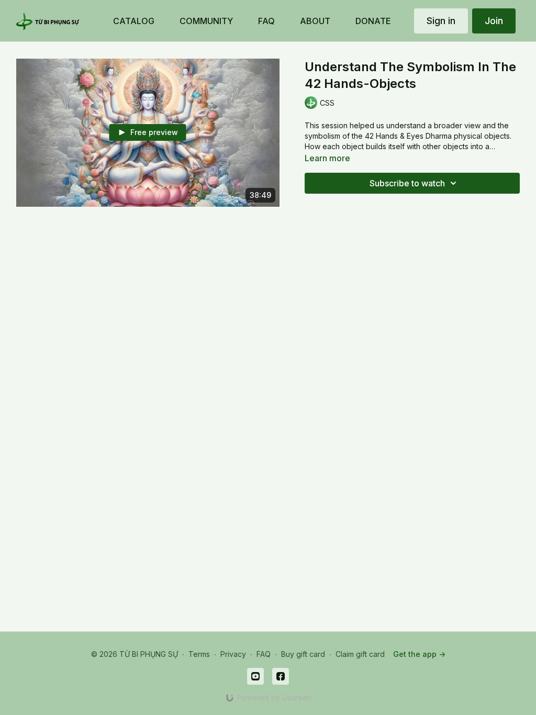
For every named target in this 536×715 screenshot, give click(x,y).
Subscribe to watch (407, 183)
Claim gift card (360, 654)
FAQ (263, 654)
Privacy (233, 654)
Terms (199, 654)
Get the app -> (419, 654)
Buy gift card (303, 654)
